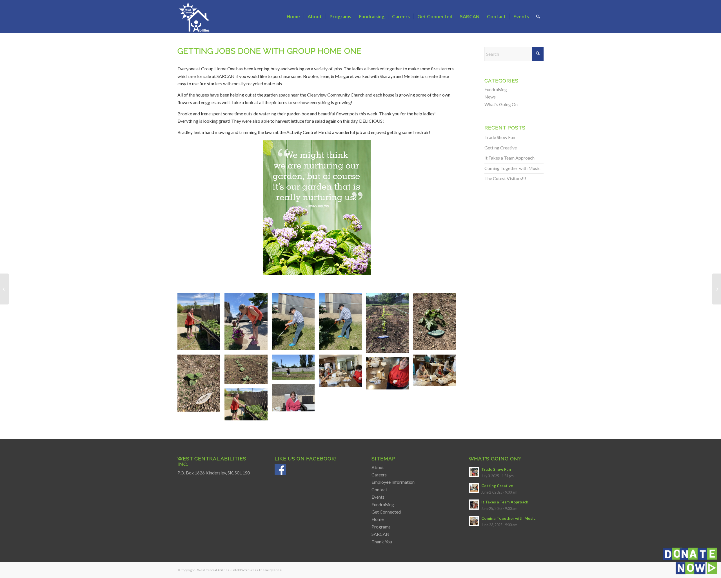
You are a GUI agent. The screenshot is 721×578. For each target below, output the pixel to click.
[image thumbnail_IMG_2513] (200, 385)
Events (377, 496)
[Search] (538, 16)
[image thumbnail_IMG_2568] (342, 373)
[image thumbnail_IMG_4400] (342, 324)
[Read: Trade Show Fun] (474, 472)
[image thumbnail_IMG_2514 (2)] (248, 371)
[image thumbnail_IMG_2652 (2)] (295, 400)
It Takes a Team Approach (509, 157)
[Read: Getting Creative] (474, 488)
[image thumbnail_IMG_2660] (248, 324)
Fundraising (495, 89)
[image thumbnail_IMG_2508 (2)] (389, 325)
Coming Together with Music (512, 168)
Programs (381, 526)
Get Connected (386, 511)
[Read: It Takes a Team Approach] (474, 504)
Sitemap (383, 458)
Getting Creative (500, 147)
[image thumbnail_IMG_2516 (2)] (295, 369)
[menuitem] (293, 16)
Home (377, 519)
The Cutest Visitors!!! (505, 178)
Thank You (381, 541)
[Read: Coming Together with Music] (474, 521)
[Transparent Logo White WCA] (194, 16)
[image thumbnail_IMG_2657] (200, 324)
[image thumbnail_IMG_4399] (295, 324)
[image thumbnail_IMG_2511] (436, 324)
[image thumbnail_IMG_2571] (389, 375)
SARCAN (380, 534)
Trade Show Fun (499, 137)
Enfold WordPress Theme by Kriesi (257, 570)
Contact (379, 489)
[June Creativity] (716, 289)
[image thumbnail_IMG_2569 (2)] (436, 372)
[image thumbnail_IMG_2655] (248, 406)
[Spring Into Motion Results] (4, 289)
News (490, 96)
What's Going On (501, 104)
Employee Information (393, 482)
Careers (379, 474)
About (377, 467)
